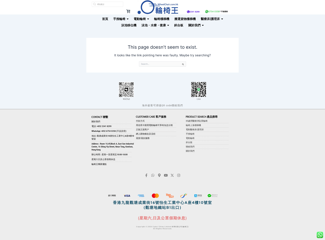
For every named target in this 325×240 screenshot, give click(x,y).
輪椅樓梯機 (161, 19)
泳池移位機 (128, 25)
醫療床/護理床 (210, 19)
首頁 (105, 19)
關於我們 (194, 25)
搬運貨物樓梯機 (185, 19)
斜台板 (178, 25)
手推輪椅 (119, 19)
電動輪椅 (140, 19)
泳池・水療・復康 (154, 25)
